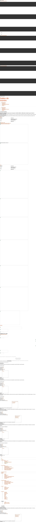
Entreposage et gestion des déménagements (9, 476)
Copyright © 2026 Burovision (3, 360)
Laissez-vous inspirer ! (6, 502)
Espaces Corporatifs (6, 487)
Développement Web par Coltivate (15, 360)
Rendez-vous (12, 121)
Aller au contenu (2, 0)
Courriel (1, 413)
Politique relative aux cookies (8, 356)
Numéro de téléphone (2, 430)
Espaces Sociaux (6, 488)
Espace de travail (3, 465)
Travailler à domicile (3, 480)
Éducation (5, 489)
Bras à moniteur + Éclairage (7, 483)
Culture (2, 501)
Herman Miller (6, 493)
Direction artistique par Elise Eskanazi (24, 360)
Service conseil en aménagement (8, 468)
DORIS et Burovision (6, 467)
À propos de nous (3, 102)
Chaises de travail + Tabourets (7, 481)
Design (5, 474)
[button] (18, 31)
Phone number (2, 369)
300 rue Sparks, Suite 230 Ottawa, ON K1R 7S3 (13, 167)
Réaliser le (7, 469)
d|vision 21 (5, 496)
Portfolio (2, 486)
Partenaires (2, 491)
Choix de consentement (13, 356)
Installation (5, 475)
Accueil (2, 459)
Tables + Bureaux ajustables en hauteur (8, 482)
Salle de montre (6, 462)
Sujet (0, 447)
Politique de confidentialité (2, 356)
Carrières (3, 105)
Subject (1, 385)
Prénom (1, 444)
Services (2, 473)
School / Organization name (3, 400)
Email (0, 368)
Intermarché (5, 478)
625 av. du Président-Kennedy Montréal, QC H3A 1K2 (14, 119)
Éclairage (2, 472)
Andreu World (6, 497)
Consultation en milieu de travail (8, 466)
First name (1, 382)
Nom (0, 412)
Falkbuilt (5, 494)
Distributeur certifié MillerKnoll (5, 104)
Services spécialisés (6, 477)
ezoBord (5, 498)
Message (1, 377)
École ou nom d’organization (3, 513)
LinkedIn (1, 348)
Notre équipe (3, 103)
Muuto (5, 495)
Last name (1, 383)
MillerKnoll (5, 492)
